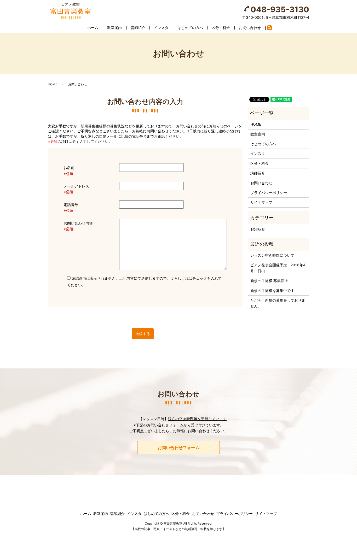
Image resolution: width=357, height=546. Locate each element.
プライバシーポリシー (268, 192)
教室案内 (114, 27)
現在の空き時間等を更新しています (197, 418)
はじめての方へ (190, 27)
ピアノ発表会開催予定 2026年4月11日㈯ (278, 268)
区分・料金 (221, 27)
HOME (52, 84)
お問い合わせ (250, 27)
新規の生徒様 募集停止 (269, 280)
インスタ (161, 27)
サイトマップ (261, 202)
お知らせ (216, 126)
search (272, 28)
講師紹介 (138, 27)
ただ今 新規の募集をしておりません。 (277, 303)
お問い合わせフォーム (178, 447)
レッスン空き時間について (272, 255)
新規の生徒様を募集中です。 (274, 290)
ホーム (92, 27)
